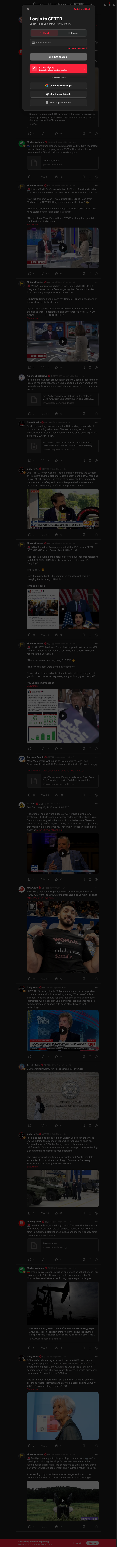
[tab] (44, 33)
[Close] (28, 9)
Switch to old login (82, 9)
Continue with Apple (60, 94)
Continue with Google (61, 85)
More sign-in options (60, 102)
